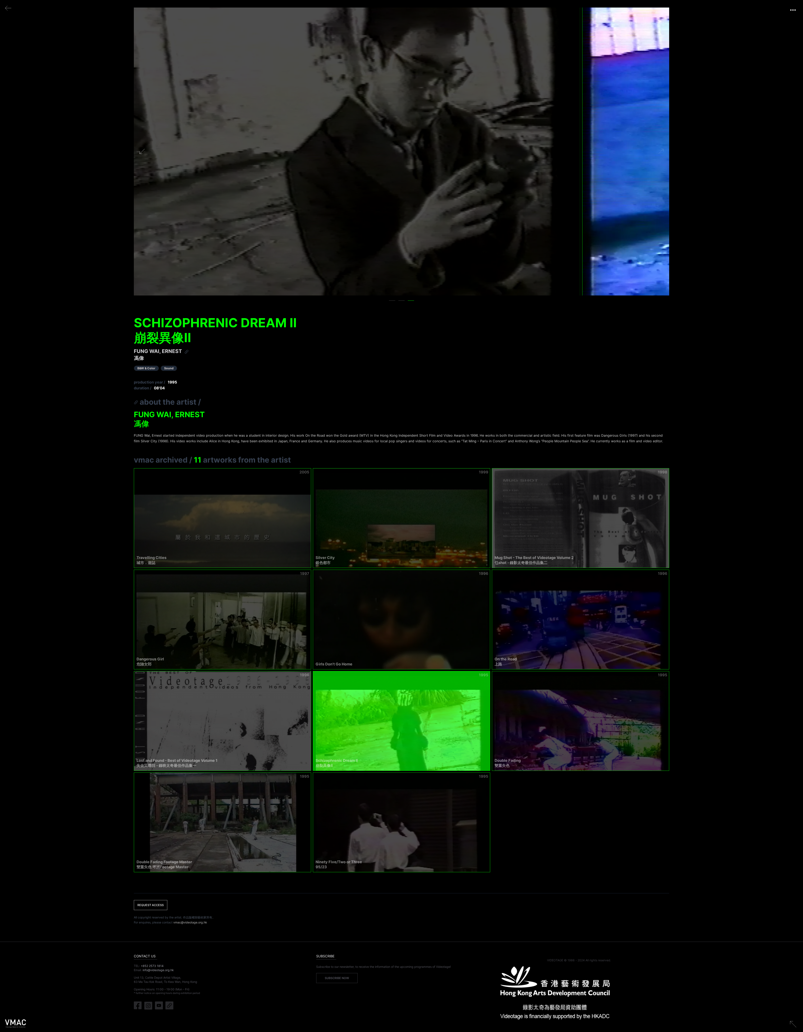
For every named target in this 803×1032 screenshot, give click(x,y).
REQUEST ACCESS (150, 905)
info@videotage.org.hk (158, 970)
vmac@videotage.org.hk (190, 922)
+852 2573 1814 (152, 966)
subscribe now (337, 978)
